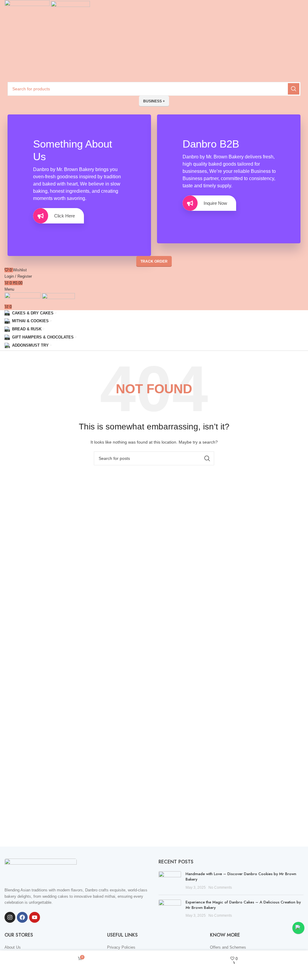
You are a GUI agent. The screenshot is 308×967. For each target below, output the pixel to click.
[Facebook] (22, 917)
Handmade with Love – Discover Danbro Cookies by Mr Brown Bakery (241, 876)
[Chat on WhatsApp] (298, 928)
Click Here (64, 215)
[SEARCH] (293, 89)
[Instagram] (10, 917)
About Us (13, 947)
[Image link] (41, 869)
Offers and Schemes (228, 947)
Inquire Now (215, 203)
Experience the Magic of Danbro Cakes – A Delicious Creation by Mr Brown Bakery (243, 904)
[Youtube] (34, 917)
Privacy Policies (121, 947)
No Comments (220, 887)
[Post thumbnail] (170, 880)
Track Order (154, 261)
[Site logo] (28, 7)
